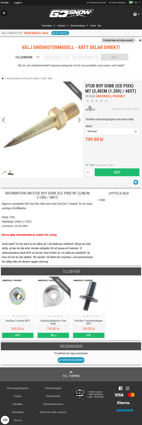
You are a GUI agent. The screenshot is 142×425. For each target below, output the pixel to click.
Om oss (18, 420)
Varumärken (18, 412)
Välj (114, 57)
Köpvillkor (18, 404)
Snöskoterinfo (53, 396)
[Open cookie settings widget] (5, 420)
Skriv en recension (72, 360)
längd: (88, 126)
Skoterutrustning (77, 25)
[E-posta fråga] (135, 182)
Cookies (18, 396)
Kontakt (5, 2)
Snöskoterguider (53, 388)
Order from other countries (53, 412)
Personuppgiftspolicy (17, 388)
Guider (93, 25)
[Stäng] (140, 40)
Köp (117, 172)
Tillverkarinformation (53, 404)
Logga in (18, 2)
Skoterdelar (47, 25)
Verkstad (61, 25)
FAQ (99, 25)
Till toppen (71, 376)
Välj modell (61, 33)
